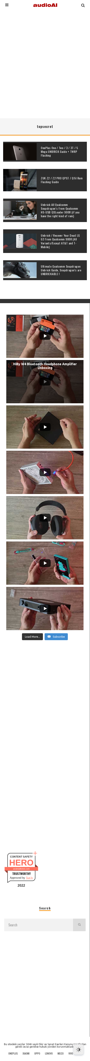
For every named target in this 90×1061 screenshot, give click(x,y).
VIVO (70, 1053)
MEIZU (61, 1053)
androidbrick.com (21, 869)
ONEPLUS (13, 1053)
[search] (79, 925)
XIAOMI (26, 1053)
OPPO (37, 1053)
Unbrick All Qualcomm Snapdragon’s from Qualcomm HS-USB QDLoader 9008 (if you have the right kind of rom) (60, 210)
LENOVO (49, 1053)
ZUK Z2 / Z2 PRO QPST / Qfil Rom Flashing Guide (62, 180)
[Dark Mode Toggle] (78, 1049)
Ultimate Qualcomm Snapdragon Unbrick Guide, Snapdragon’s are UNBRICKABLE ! (61, 270)
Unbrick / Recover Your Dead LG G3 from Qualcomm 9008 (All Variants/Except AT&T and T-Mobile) (60, 241)
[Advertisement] (45, 64)
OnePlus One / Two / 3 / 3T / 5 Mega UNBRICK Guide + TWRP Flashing (59, 151)
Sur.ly (29, 877)
